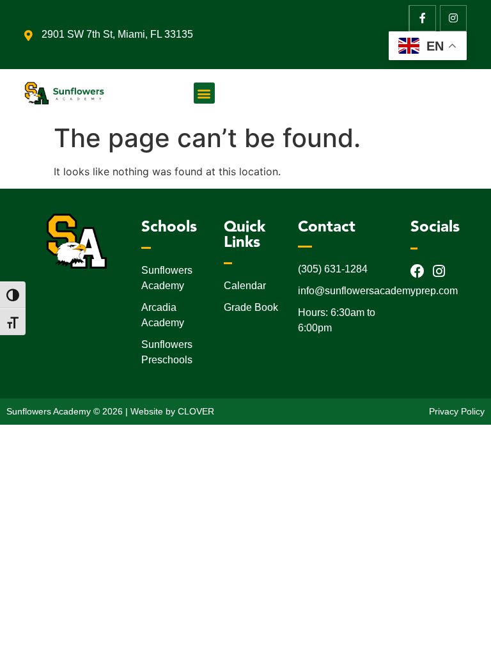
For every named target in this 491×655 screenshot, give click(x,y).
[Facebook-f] (422, 18)
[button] (204, 93)
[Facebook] (417, 271)
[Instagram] (453, 18)
